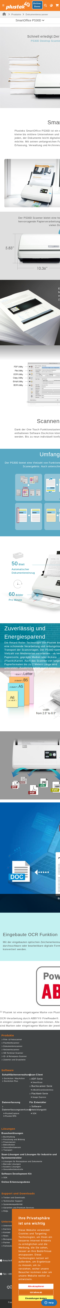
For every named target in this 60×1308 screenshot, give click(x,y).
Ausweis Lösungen (12, 1167)
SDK (34, 1113)
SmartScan (37, 1082)
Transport (7, 1150)
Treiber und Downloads (14, 1198)
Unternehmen (9, 1226)
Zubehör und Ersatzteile (14, 1060)
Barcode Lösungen (12, 1164)
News (5, 1236)
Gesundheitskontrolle (13, 1169)
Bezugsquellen (10, 1239)
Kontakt (6, 1232)
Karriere (7, 1229)
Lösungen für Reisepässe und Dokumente (22, 1161)
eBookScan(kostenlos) (42, 1090)
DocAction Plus (10, 1081)
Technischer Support (12, 1201)
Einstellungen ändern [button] (36, 1298)
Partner (6, 1243)
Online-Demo (37, 5)
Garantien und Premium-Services (18, 1208)
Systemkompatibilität (13, 1204)
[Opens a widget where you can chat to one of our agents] (49, 1303)
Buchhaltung (9, 1137)
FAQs (5, 1211)
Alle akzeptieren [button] (36, 1286)
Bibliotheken (9, 1145)
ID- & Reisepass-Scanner (15, 1056)
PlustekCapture (12, 1113)
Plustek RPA (10, 1116)
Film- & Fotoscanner (12, 1040)
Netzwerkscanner (11, 1050)
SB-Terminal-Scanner (13, 1053)
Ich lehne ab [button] (36, 1292)
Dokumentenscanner (37, 14)
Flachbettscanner (11, 1043)
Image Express (39, 1097)
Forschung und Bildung (14, 1139)
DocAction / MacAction (14, 1078)
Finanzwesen (9, 1142)
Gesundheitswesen (12, 1147)
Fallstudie (8, 1246)
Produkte (16, 14)
